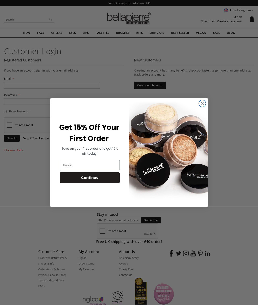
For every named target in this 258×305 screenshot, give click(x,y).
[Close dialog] (202, 103)
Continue (90, 177)
